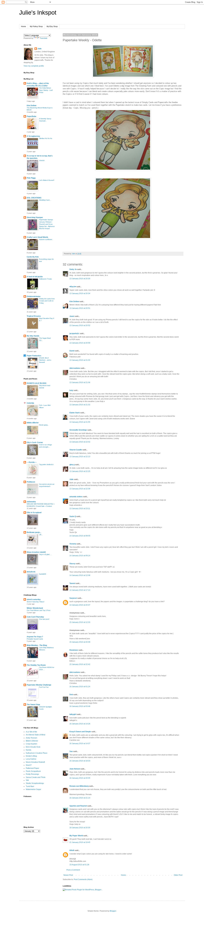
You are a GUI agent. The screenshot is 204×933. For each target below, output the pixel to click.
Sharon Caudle (75, 450)
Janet (71, 316)
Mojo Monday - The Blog (37, 645)
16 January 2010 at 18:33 (79, 761)
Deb (71, 695)
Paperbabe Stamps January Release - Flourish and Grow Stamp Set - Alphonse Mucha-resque (47, 224)
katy (71, 390)
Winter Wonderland (35, 608)
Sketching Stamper (35, 217)
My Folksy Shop (36, 26)
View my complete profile (34, 66)
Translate (43, 38)
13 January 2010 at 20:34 (79, 293)
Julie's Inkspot (37, 12)
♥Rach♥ (72, 287)
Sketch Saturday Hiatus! (35, 602)
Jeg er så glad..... (45, 554)
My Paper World (76, 836)
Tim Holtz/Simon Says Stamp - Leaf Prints (46, 90)
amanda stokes (76, 497)
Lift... (41, 534)
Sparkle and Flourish (78, 806)
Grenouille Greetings (78, 430)
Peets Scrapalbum (33, 771)
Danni (71, 351)
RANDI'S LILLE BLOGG (36, 383)
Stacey (72, 564)
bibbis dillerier (33, 423)
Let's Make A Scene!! (46, 180)
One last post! (44, 619)
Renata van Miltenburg (79, 786)
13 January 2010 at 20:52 (79, 325)
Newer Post (68, 875)
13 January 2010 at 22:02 (79, 442)
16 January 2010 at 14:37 (79, 744)
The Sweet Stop (33, 705)
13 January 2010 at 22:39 (79, 489)
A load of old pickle (35, 277)
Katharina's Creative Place (36, 753)
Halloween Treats (45, 279)
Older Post (178, 875)
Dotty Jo (73, 269)
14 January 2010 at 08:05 (79, 536)
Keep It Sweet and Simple (80, 732)
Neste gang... (44, 425)
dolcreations (74, 368)
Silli (27, 780)
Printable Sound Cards (35, 639)
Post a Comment (73, 870)
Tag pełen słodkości (46, 464)
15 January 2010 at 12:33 (79, 622)
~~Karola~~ (32, 462)
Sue (71, 751)
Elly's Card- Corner (35, 442)
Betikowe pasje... (34, 532)
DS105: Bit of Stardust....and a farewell (45, 360)
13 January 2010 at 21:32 (79, 405)
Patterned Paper (32, 768)
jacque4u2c (74, 333)
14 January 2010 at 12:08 (79, 575)
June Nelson (74, 769)
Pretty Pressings (32, 774)
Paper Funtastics (34, 356)
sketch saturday (34, 599)
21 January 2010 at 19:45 (79, 842)
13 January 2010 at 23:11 (79, 509)
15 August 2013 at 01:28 (79, 865)
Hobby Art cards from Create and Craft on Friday (47, 301)
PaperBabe (31, 116)
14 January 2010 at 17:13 (79, 590)
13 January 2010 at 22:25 (79, 471)
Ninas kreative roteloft (36, 552)
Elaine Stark (74, 413)
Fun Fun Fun (44, 687)
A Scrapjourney (33, 136)
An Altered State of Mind (35, 735)
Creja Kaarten (31, 744)
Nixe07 (29, 765)
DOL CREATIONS (34, 198)
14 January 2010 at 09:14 (79, 556)
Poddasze (31, 482)
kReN (71, 850)
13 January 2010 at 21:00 (79, 360)
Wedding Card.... (45, 200)
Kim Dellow (74, 301)
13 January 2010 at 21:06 (79, 382)
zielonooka (31, 502)
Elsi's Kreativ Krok (33, 747)
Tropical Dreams (34, 316)
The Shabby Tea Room (36, 665)
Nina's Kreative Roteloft (35, 762)
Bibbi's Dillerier (32, 741)
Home (23, 26)
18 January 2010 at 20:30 (79, 828)
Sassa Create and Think (35, 777)
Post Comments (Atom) (83, 879)
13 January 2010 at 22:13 (79, 457)
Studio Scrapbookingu (35, 783)
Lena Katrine (31, 759)
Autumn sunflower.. (46, 239)
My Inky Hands (33, 336)
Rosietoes (73, 650)
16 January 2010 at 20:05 (79, 778)
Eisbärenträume (33, 296)
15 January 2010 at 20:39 (79, 642)
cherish (42, 160)
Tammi (72, 583)
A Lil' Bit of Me (31, 732)
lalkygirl (72, 714)
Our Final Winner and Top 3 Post (38, 610)
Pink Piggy (31, 178)
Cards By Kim (33, 257)
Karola (28, 750)
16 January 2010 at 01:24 (79, 686)
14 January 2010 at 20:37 (79, 605)
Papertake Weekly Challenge (39, 685)
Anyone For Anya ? (35, 637)
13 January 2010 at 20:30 (79, 279)
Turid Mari (30, 786)
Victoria (72, 544)
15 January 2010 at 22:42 (79, 664)
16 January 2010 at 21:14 (79, 798)
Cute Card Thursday (35, 617)
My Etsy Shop (52, 26)
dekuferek (31, 572)
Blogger (113, 911)
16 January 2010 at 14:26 (79, 724)
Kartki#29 (42, 574)
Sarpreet (73, 598)
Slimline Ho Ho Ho (45, 138)
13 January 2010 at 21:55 (79, 422)
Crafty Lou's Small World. (37, 237)
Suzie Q (72, 516)
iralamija (30, 403)
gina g (72, 465)
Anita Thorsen (31, 738)
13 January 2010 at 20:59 (79, 343)
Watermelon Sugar (33, 789)
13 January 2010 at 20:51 (79, 308)
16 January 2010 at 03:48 (79, 706)
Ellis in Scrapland (34, 513)
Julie (71, 479)
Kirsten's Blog (31, 756)
